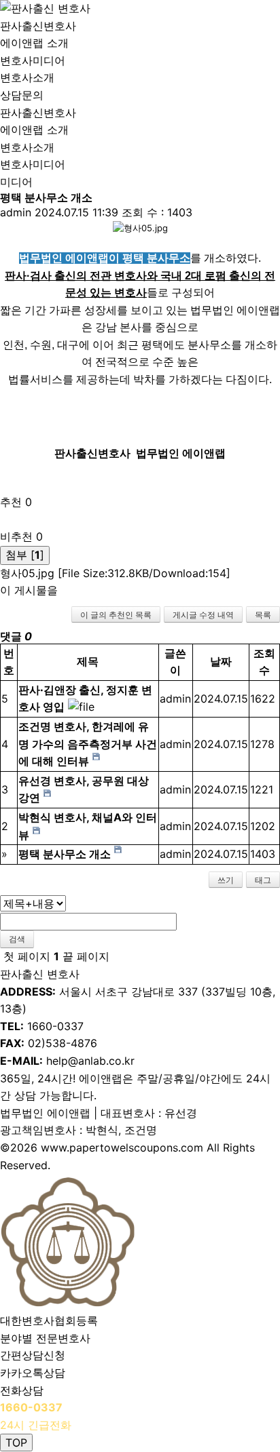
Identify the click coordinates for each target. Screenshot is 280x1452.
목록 (263, 615)
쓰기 (225, 880)
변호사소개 (27, 77)
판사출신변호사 (38, 26)
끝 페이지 (88, 956)
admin (15, 212)
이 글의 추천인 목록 (116, 615)
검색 (17, 939)
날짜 (221, 661)
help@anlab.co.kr (90, 1060)
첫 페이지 (25, 956)
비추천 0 (21, 536)
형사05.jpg (115, 573)
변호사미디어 (32, 60)
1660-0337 (55, 1026)
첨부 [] (24, 555)
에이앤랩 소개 (34, 43)
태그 (263, 880)
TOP (16, 1442)
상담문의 (21, 95)
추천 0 (16, 502)
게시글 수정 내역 (203, 615)
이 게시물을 (29, 590)
